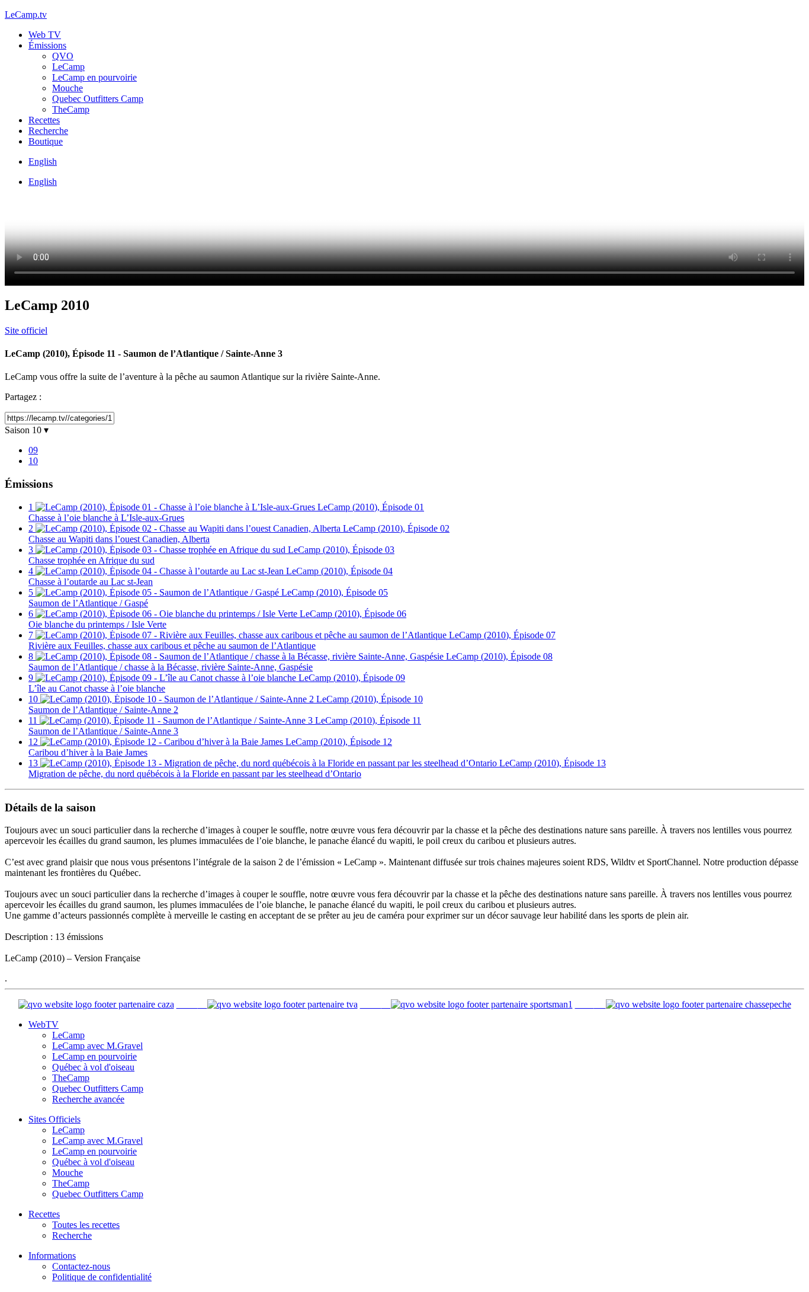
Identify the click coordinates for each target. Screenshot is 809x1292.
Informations (52, 1256)
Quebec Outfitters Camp (97, 99)
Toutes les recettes (86, 1225)
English (42, 161)
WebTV (43, 1024)
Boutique (45, 141)
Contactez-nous (81, 1266)
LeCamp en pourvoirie (94, 77)
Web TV (44, 35)
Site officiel (26, 330)
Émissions (47, 45)
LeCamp (68, 67)
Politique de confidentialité (102, 1277)
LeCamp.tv (26, 14)
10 (33, 461)
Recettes (44, 120)
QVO (62, 56)
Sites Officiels (54, 1119)
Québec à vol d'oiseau (93, 1067)
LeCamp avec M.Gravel (97, 1046)
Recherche (48, 131)
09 (33, 450)
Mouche (67, 88)
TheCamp (70, 109)
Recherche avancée (88, 1099)
